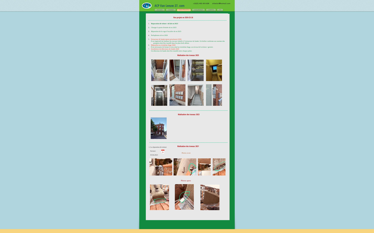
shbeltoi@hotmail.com (221, 3)
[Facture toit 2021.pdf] (163, 152)
